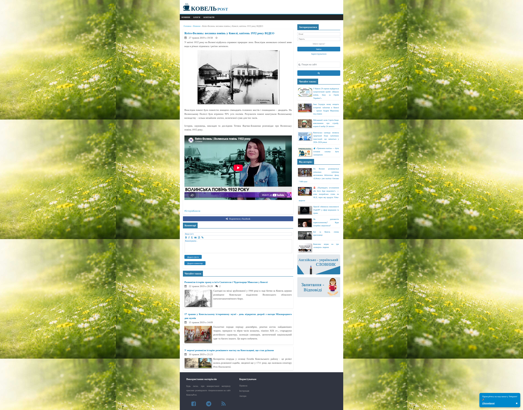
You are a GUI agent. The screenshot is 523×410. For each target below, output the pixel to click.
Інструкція (244, 390)
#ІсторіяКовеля (192, 210)
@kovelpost (488, 403)
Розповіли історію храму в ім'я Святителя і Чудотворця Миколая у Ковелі (226, 282)
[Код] (199, 237)
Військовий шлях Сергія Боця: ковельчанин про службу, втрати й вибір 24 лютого (326, 123)
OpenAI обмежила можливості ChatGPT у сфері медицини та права (326, 209)
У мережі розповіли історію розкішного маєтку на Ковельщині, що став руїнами (229, 350)
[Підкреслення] (192, 237)
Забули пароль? (319, 43)
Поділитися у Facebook (239, 218)
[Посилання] (202, 237)
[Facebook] (193, 404)
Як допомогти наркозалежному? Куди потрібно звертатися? (326, 222)
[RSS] (223, 404)
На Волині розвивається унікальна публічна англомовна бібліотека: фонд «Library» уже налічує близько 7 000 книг (319, 175)
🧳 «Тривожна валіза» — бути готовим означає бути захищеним (326, 151)
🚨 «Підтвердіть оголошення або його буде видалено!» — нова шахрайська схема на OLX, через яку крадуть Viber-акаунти (319, 194)
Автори (242, 395)
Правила (243, 385)
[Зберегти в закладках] (216, 38)
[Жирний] (186, 237)
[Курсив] (189, 237)
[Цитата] (195, 237)
